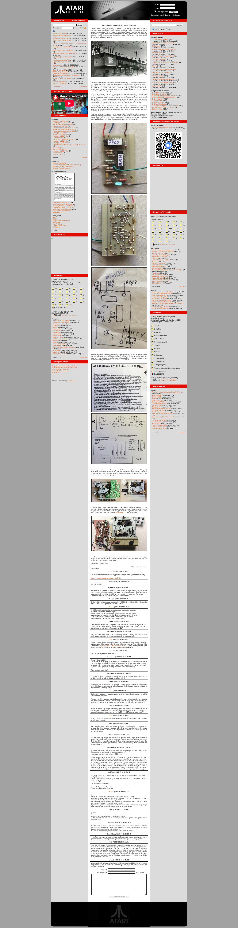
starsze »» (83, 87)
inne (70, 305)
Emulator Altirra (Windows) (61, 168)
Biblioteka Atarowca (59, 171)
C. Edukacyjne (158, 358)
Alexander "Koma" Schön (160, 276)
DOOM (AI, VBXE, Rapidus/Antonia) (164, 69)
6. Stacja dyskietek (160, 342)
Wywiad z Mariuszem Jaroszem (163, 250)
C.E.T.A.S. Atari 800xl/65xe (161, 39)
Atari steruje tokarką (159, 428)
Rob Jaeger (156, 273)
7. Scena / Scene (157, 102)
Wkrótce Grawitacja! (60, 83)
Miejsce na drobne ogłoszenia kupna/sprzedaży (168, 303)
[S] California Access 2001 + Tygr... (163, 43)
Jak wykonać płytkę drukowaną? (163, 417)
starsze (84, 158)
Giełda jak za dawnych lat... (62, 73)
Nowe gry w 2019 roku (60, 134)
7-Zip (69, 315)
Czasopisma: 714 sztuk (61, 202)
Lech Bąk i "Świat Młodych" (161, 255)
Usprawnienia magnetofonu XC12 (64, 128)
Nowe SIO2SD (157, 398)
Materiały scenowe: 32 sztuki (62, 204)
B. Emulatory (158, 355)
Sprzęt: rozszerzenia (159, 298)
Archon (55, 342)
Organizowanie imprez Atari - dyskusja (65, 366)
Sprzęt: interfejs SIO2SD (160, 308)
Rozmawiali (155, 248)
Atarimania (56, 222)
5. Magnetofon (158, 339)
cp (183, 222)
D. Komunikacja (159, 361)
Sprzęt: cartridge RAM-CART (162, 302)
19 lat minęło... (57, 65)
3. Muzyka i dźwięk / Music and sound (165, 96)
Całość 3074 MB (60, 307)
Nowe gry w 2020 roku (60, 133)
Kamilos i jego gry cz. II (60, 81)
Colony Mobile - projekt (59, 371)
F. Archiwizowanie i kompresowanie (166, 368)
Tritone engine (57, 152)
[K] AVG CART (157, 86)
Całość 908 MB (159, 374)
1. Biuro (156, 326)
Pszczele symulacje (158, 59)
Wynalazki (154, 390)
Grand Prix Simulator (60, 354)
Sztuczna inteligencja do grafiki (63, 67)
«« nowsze (57, 87)
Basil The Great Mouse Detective (64, 347)
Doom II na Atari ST (59, 70)
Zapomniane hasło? (157, 15)
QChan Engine (58, 154)
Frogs (55, 324)
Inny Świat (56, 350)
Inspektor (56, 352)
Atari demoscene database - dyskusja (64, 367)
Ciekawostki (156, 46)
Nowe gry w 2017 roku (60, 136)
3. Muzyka (157, 332)
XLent (111, 607)
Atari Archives (57, 224)
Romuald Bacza (157, 265)
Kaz (110, 571)
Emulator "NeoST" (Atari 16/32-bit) (163, 56)
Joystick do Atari (157, 405)
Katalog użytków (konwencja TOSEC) (164, 378)
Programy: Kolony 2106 (160, 297)
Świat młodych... (157, 52)
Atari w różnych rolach (159, 425)
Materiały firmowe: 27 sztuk (62, 207)
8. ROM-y (156, 348)
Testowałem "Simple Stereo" (161, 408)
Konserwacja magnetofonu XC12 (64, 131)
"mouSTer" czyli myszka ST (161, 293)
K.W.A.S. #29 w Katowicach (62, 35)
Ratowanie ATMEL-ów (159, 402)
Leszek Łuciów (157, 268)
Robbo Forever (58, 334)
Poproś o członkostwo (172, 15)
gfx (183, 225)
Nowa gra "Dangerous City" (62, 78)
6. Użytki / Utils (157, 101)
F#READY (155, 258)
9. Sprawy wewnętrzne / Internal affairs (165, 105)
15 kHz (154, 66)
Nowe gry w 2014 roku (60, 151)
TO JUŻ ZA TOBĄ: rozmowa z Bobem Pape (167, 270)
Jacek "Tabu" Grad (158, 275)
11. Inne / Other (157, 109)
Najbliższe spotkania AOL (61, 60)
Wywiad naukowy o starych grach (163, 49)
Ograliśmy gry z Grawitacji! (62, 57)
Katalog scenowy (157, 219)
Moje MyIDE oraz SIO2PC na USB (163, 413)
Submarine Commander (61, 322)
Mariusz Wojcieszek (159, 263)
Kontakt (54, 230)
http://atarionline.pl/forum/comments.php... (114, 646)
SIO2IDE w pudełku (158, 427)
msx (177, 231)
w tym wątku (120, 512)
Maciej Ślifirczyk (157, 278)
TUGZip (74, 315)
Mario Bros (56, 330)
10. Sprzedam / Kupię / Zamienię (163, 107)
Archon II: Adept (58, 337)
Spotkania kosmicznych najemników (65, 53)
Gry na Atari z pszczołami (160, 72)
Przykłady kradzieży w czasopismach (165, 62)
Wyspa (55, 340)
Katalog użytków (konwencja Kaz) (163, 317)
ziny (169, 241)
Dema (170, 29)
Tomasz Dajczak (157, 253)
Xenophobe (56, 332)
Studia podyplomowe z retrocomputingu (66, 75)
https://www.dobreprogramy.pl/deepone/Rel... (106, 578)
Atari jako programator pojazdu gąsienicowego (167, 392)
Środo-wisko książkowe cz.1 (62, 40)
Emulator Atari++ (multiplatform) (63, 166)
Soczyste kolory (157, 422)
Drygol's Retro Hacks (60, 226)
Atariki (55, 217)
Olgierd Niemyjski (158, 283)
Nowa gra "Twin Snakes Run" (63, 47)
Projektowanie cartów (159, 403)
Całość (58, 315)
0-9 (55, 288)
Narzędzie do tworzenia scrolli (63, 124)
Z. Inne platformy (159, 371)
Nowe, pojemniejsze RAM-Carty (162, 292)
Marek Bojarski (157, 281)
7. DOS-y (156, 345)
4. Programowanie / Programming (163, 97)
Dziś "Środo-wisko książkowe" (63, 50)
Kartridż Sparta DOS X (60, 126)
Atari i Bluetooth (157, 395)
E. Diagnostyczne (160, 365)
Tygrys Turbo (156, 407)
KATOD (154, 261)
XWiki (54, 219)
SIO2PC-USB (156, 397)
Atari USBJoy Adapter (159, 295)
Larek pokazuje (58, 138)
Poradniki (55, 119)
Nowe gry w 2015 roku (60, 143)
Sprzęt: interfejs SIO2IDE (160, 307)
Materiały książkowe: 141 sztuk (63, 206)
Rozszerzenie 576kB (159, 420)
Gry (156, 29)
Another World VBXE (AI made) (162, 82)
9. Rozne (156, 352)
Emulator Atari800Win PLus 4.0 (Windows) (67, 165)
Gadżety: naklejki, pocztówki (161, 300)
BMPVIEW (56, 147)
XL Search (56, 227)
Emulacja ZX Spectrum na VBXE (64, 139)
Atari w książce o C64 (60, 72)
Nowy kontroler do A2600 (61, 38)
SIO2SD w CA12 (157, 400)
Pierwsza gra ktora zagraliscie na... (164, 79)
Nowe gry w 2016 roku (60, 141)
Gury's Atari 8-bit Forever (61, 221)
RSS (82, 28)
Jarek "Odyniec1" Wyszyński (162, 280)
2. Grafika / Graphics (159, 94)
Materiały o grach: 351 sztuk (62, 209)
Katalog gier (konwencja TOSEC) (63, 311)
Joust (55, 327)
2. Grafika (157, 329)
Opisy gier (55, 319)
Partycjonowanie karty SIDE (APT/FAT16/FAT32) (69, 144)
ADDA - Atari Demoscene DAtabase (163, 216)
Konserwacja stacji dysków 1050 (64, 129)
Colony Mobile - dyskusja (60, 369)
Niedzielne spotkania (60, 33)
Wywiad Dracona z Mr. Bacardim (163, 251)
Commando (57, 329)
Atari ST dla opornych (60, 149)
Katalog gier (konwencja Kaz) (62, 279)
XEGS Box (155, 423)
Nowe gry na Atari (158, 76)
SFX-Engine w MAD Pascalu (62, 123)
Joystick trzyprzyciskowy (160, 412)
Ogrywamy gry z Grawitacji (62, 62)
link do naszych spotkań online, (162, 127)
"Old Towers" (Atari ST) (61, 320)
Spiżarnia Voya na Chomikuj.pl (63, 211)
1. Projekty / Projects (159, 92)
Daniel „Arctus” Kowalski (160, 260)
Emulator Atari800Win (60, 163)
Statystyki (55, 372)
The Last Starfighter (59, 344)
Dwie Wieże (57, 345)
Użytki (163, 29)
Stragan (153, 290)
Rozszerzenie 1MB (158, 410)
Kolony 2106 (57, 335)
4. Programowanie (160, 335)
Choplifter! (56, 325)
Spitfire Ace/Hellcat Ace (60, 339)
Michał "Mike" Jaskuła (159, 256)
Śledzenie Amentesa (159, 266)
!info (170, 228)
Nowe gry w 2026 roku (60, 121)
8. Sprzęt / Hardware (159, 104)
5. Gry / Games (157, 99)
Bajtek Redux (57, 212)
